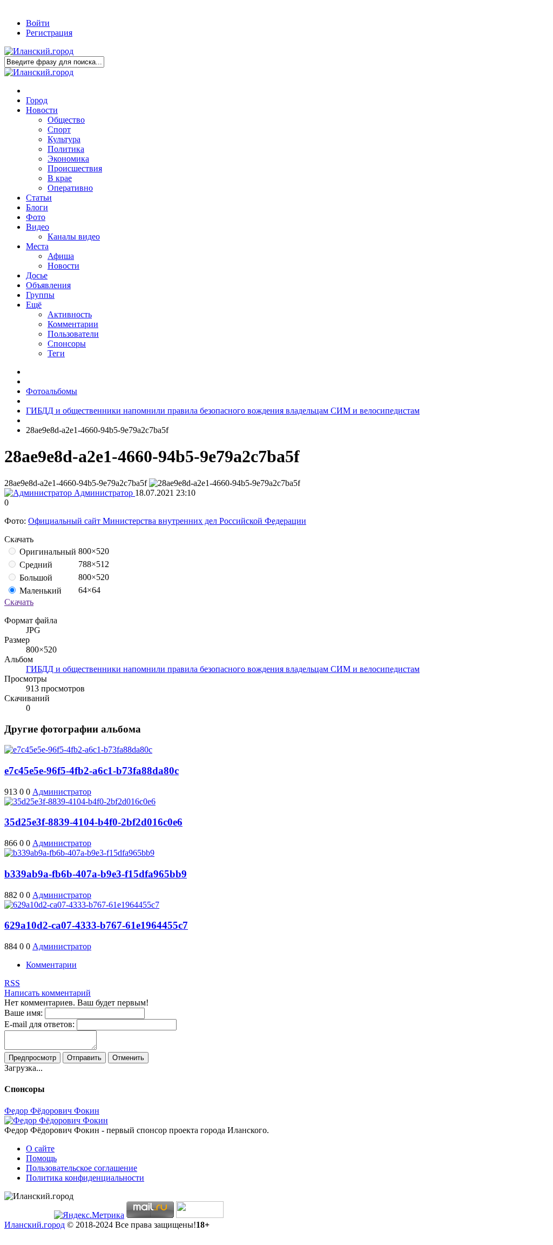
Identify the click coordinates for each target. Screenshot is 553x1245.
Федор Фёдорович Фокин (51, 1110)
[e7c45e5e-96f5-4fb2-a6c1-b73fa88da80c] (78, 749)
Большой (34, 577)
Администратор (103, 492)
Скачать (18, 602)
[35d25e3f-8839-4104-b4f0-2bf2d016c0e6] (80, 801)
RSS (12, 983)
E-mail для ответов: (39, 1024)
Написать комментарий (47, 992)
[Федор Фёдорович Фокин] (56, 1120)
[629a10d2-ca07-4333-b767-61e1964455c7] (81, 904)
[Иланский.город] (38, 51)
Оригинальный (46, 551)
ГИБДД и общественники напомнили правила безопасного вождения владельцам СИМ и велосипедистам (223, 669)
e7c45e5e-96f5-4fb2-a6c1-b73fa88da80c (91, 770)
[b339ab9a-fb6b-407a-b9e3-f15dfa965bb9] (79, 852)
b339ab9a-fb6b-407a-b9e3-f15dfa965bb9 (95, 874)
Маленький (39, 590)
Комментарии (51, 964)
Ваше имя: (23, 1012)
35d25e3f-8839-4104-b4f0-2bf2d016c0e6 (93, 822)
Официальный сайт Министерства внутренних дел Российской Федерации (167, 520)
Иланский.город (34, 1224)
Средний (34, 564)
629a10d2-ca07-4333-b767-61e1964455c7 (96, 925)
